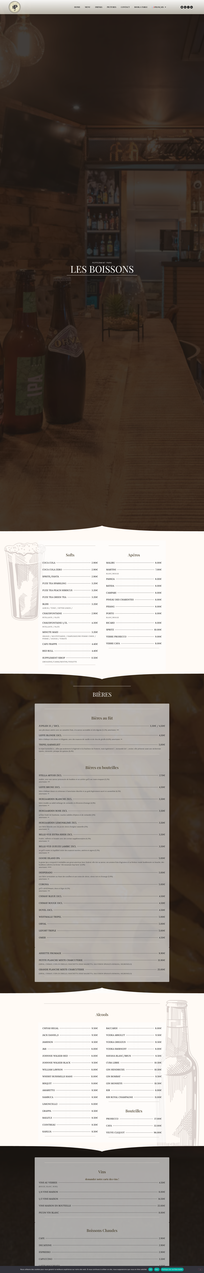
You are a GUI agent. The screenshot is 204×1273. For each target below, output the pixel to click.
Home (77, 7)
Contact (125, 7)
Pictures (111, 7)
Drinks (98, 7)
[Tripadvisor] (191, 7)
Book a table (140, 7)
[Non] (200, 1269)
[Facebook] (182, 7)
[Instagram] (188, 7)
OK (150, 1269)
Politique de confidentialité (172, 1269)
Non (156, 1269)
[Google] (185, 7)
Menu (87, 7)
